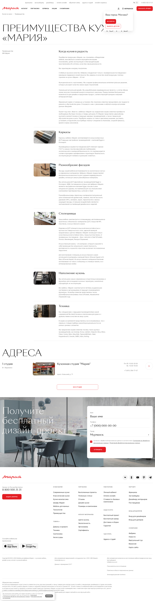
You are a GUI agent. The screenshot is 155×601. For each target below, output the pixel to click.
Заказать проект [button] (144, 8)
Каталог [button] (24, 8)
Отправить (98, 449)
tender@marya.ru (60, 560)
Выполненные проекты (87, 492)
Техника (56, 530)
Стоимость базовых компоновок (112, 500)
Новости (132, 537)
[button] (127, 8)
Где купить (108, 534)
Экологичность (84, 523)
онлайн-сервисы (101, 2)
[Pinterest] (144, 477)
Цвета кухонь (83, 520)
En (137, 2)
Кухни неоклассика (60, 499)
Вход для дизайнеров (137, 516)
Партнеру (132, 487)
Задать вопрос (12, 497)
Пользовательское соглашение (116, 566)
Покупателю (108, 487)
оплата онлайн (62, 2)
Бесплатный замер (111, 519)
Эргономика (83, 527)
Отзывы (81, 499)
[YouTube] (137, 477)
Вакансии (132, 544)
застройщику (39, 2)
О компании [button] (64, 8)
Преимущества (59, 513)
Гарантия (107, 526)
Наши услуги (108, 510)
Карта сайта (133, 547)
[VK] (125, 477)
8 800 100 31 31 (147, 2)
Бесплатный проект (111, 515)
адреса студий (87, 2)
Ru (134, 2)
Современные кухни (61, 492)
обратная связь (74, 2)
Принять (49, 596)
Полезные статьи (85, 496)
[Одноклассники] (131, 477)
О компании (133, 528)
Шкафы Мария (59, 503)
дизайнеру (50, 2)
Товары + (56, 521)
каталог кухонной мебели (19, 560)
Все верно (111, 21)
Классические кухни (61, 496)
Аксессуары (58, 537)
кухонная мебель (40, 558)
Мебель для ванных (61, 506)
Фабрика (132, 533)
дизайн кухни (6, 560)
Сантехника (57, 534)
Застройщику (134, 496)
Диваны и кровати (60, 527)
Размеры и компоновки (87, 506)
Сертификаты (83, 530)
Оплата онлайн (109, 496)
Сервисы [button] (45, 8)
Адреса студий (109, 539)
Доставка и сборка (111, 522)
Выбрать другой (113, 26)
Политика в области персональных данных (120, 570)
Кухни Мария (57, 487)
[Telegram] (150, 477)
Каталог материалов (85, 514)
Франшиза (133, 492)
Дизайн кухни (83, 503)
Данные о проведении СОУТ (63, 564)
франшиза (28, 2)
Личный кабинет (110, 492)
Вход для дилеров (135, 511)
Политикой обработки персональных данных (125, 443)
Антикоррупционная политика (116, 574)
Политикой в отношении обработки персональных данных (20, 595)
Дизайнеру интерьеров (138, 499)
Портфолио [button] (35, 8)
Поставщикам (134, 503)
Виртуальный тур (136, 540)
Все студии (77, 387)
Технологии (57, 510)
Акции (54, 8)
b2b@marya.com (112, 562)
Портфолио (82, 487)
